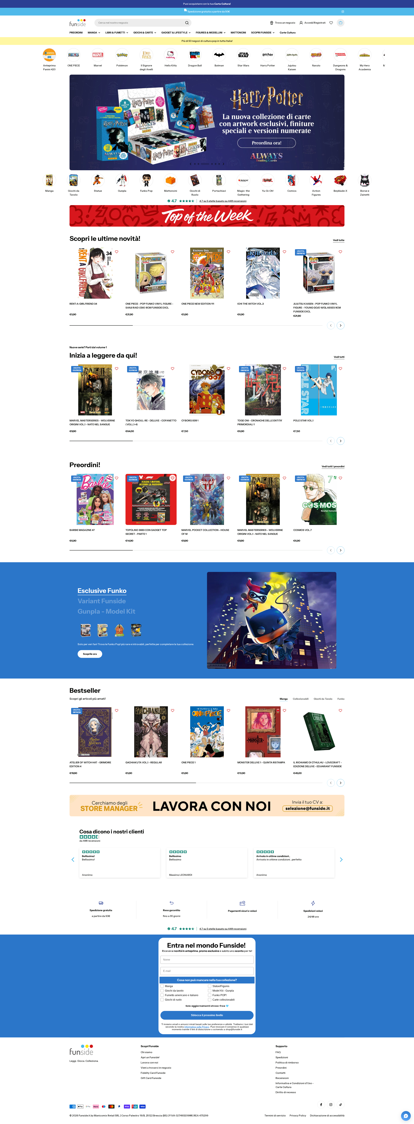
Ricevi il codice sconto (239, 598)
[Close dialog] (267, 532)
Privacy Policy (220, 607)
